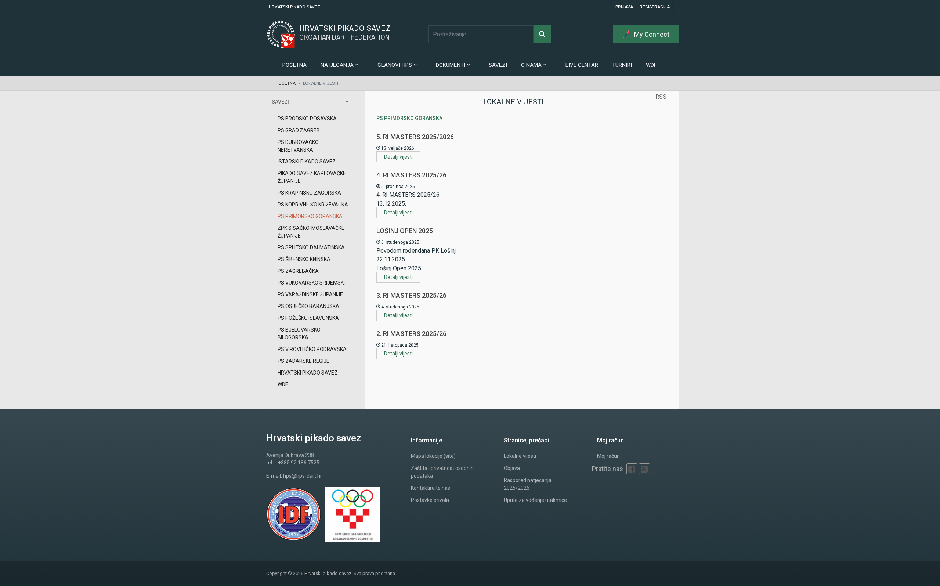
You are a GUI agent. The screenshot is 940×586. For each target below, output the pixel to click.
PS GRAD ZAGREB (299, 130)
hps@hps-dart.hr (302, 476)
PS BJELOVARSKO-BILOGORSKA (300, 333)
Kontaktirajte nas (430, 488)
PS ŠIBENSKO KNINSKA (304, 259)
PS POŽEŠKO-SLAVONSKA (308, 318)
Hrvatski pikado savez (294, 7)
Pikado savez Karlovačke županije (312, 177)
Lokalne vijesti (520, 456)
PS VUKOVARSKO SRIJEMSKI (311, 283)
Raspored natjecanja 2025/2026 (528, 484)
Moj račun (608, 456)
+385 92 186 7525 (298, 463)
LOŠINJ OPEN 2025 (404, 231)
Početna (294, 65)
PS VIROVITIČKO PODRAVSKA (312, 349)
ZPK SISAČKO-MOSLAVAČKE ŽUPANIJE (311, 232)
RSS (660, 96)
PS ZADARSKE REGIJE (303, 361)
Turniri (622, 65)
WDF (651, 65)
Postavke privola (430, 500)
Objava (512, 468)
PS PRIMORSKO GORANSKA (310, 216)
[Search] (542, 34)
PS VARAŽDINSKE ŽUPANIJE (310, 294)
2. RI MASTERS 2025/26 (411, 333)
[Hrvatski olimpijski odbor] (354, 514)
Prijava (624, 7)
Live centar (581, 65)
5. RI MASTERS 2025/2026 (415, 137)
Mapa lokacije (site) (433, 456)
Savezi (498, 65)
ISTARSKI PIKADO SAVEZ (307, 161)
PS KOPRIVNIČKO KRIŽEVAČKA (313, 204)
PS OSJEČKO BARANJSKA (308, 306)
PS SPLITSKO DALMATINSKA (311, 247)
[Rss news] (644, 468)
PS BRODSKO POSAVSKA (307, 119)
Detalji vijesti (398, 157)
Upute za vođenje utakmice (535, 500)
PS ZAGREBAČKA (298, 271)
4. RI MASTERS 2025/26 (411, 175)
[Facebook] (631, 468)
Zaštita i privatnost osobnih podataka (442, 472)
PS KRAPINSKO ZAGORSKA (309, 193)
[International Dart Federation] (295, 514)
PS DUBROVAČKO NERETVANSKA (298, 146)
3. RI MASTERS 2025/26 (411, 295)
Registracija (655, 7)
